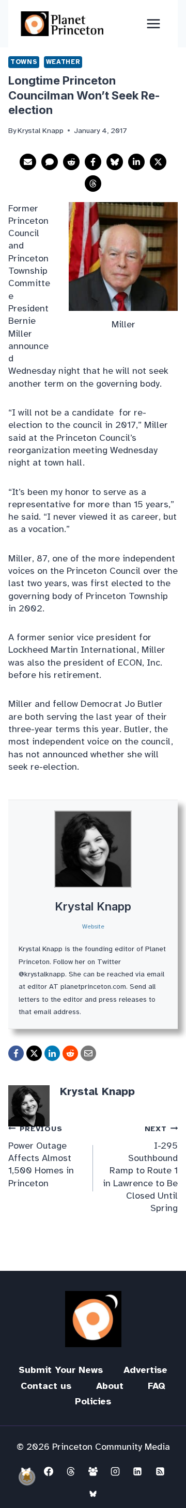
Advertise (145, 1370)
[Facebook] (48, 1471)
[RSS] (160, 1471)
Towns (23, 62)
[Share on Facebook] (93, 162)
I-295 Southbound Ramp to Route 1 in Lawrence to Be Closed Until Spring (140, 1169)
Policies (93, 1401)
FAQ (156, 1385)
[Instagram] (115, 1471)
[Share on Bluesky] (114, 162)
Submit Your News (61, 1370)
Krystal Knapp (93, 906)
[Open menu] (153, 23)
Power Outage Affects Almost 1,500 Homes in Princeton (41, 1156)
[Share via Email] (28, 162)
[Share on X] (158, 162)
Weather (63, 62)
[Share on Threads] (93, 183)
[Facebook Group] (93, 1471)
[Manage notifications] (27, 1477)
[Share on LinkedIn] (136, 162)
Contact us (46, 1385)
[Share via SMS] (49, 162)
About (109, 1385)
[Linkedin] (137, 1471)
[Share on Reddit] (71, 162)
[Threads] (70, 1471)
